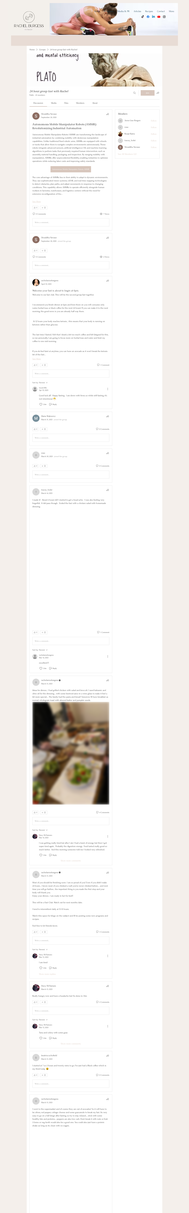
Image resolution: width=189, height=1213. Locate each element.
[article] (70, 170)
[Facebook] (148, 16)
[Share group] (158, 92)
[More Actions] (107, 389)
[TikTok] (142, 16)
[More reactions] (43, 207)
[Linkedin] (153, 16)
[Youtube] (158, 16)
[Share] (107, 114)
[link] (38, 103)
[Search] (134, 93)
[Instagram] (164, 16)
